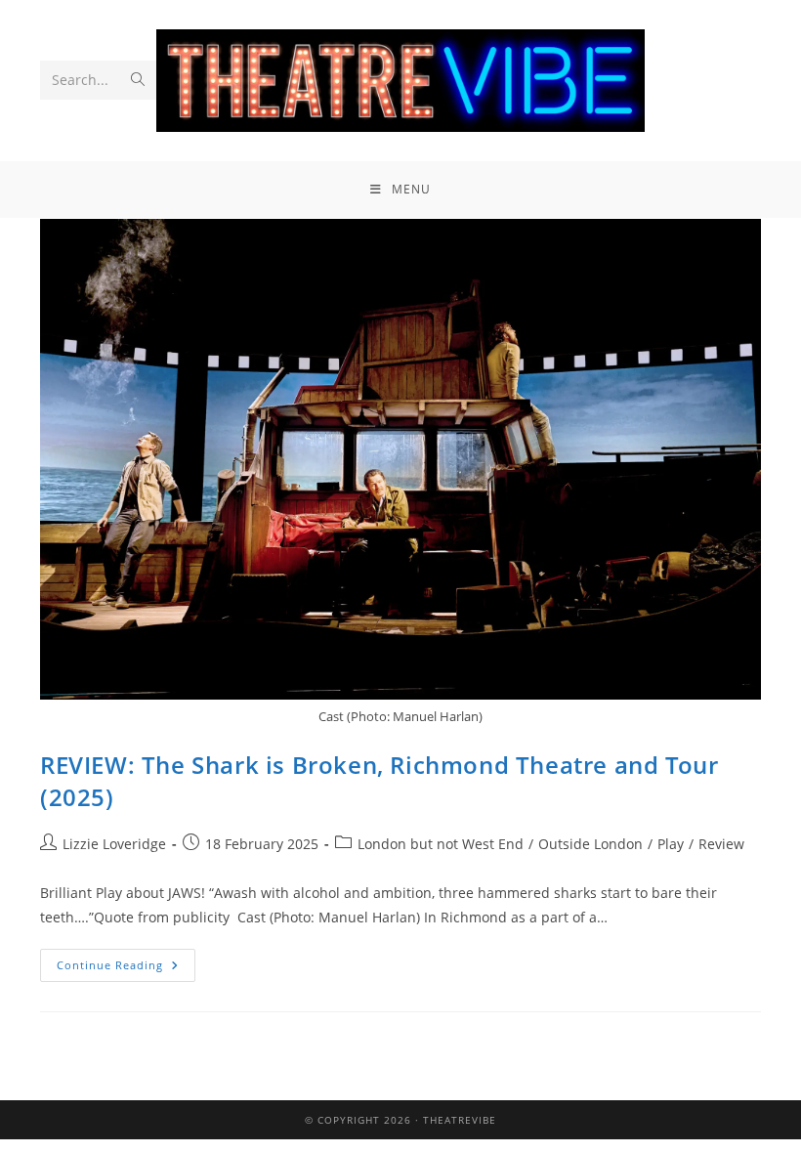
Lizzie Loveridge (114, 843)
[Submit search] (137, 80)
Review (721, 843)
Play (670, 843)
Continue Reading (126, 960)
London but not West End (441, 843)
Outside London (590, 843)
